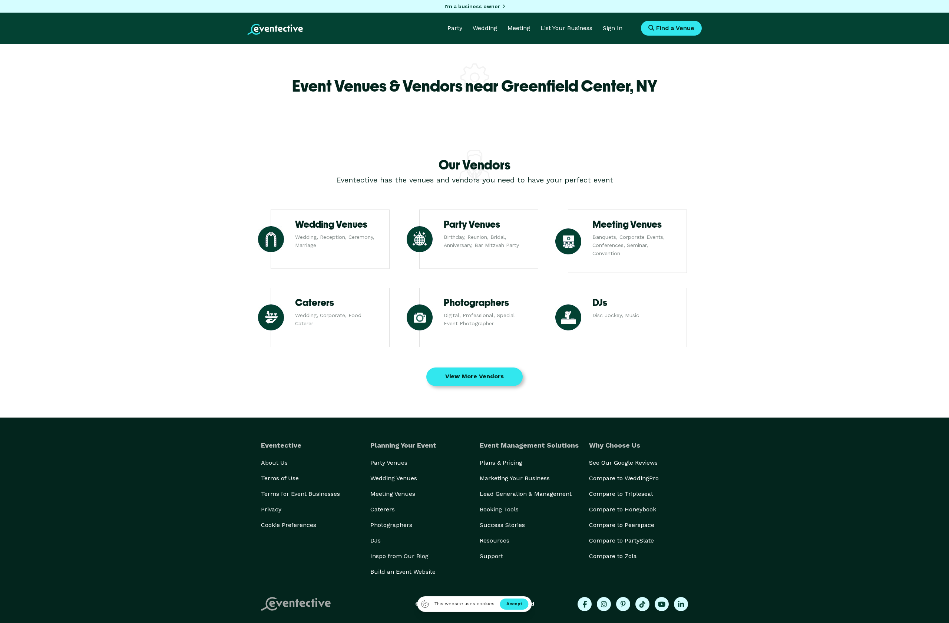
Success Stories (502, 524)
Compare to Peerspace (621, 524)
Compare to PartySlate (621, 540)
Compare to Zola (613, 556)
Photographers (391, 524)
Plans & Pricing (501, 462)
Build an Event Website (403, 571)
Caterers (382, 509)
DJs (375, 540)
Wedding (485, 28)
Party (454, 28)
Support (491, 556)
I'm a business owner (472, 6)
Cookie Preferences (288, 524)
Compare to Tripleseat (621, 493)
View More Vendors (474, 376)
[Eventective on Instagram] (604, 604)
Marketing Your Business (515, 478)
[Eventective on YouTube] (662, 604)
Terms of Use (280, 478)
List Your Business (566, 28)
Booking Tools (499, 509)
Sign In (612, 28)
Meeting (518, 28)
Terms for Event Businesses (300, 493)
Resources (494, 540)
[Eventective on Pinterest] (623, 604)
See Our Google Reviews (623, 462)
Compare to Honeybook (622, 509)
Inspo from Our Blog (399, 556)
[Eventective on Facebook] (585, 604)
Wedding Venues (393, 478)
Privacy (271, 509)
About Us (274, 462)
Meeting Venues (392, 493)
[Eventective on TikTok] (642, 604)
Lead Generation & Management (526, 493)
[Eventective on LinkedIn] (681, 604)
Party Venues (388, 462)
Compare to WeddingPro (624, 478)
